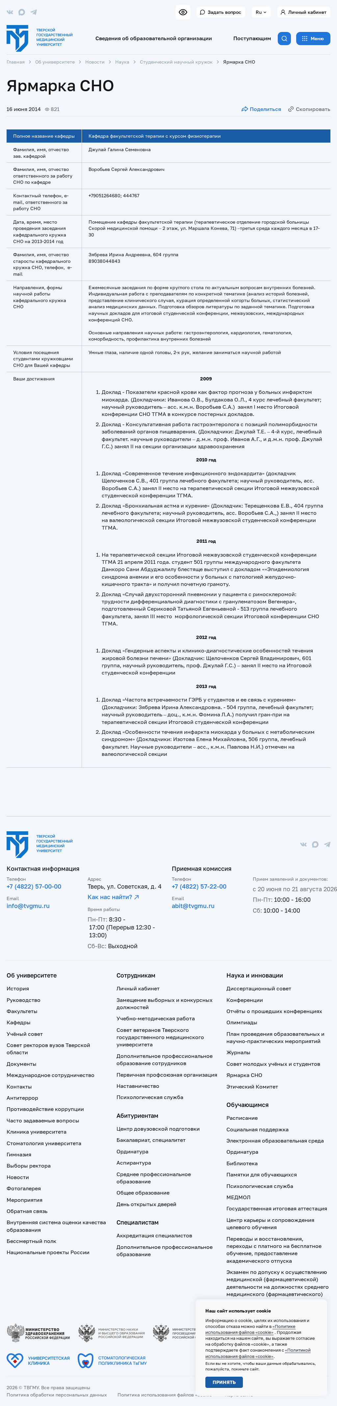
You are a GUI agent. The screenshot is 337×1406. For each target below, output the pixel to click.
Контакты (19, 1086)
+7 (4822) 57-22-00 (199, 886)
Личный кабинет (307, 12)
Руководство (23, 1000)
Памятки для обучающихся (261, 1174)
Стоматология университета (44, 1143)
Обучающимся (247, 1104)
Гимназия (19, 1154)
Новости (95, 62)
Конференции (244, 1000)
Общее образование (143, 1192)
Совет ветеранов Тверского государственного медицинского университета (160, 1037)
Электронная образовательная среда (275, 1140)
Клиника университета (36, 1131)
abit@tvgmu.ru (193, 905)
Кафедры (19, 1022)
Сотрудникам (136, 975)
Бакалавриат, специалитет (151, 1140)
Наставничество (138, 1086)
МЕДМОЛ (238, 1197)
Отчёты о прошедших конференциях (274, 1011)
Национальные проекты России (48, 1252)
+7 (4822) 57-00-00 (34, 886)
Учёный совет (25, 1034)
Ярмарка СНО (244, 1075)
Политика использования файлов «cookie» (165, 1394)
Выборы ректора (29, 1165)
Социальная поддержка (257, 1129)
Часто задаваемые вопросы (43, 1120)
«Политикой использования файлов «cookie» (258, 1353)
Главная (16, 62)
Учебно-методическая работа (156, 1018)
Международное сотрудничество (50, 1075)
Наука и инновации (254, 975)
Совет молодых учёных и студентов (273, 1064)
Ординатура (132, 1151)
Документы (22, 1064)
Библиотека (242, 1163)
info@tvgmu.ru (28, 905)
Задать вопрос (224, 12)
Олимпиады (241, 1022)
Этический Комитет (252, 1086)
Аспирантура (134, 1162)
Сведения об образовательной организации (153, 38)
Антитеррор (22, 1097)
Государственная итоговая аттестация (276, 1208)
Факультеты (22, 1011)
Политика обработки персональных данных (57, 1394)
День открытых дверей (146, 1204)
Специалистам (138, 1222)
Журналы (238, 1052)
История (18, 988)
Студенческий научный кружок (176, 62)
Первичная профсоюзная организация (167, 1074)
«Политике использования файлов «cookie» (250, 1329)
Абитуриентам (137, 1115)
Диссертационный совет (258, 988)
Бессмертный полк (31, 1241)
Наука (122, 62)
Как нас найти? (110, 896)
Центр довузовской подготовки (158, 1128)
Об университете (55, 62)
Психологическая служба (150, 1097)
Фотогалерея (24, 1188)
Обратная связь (27, 1211)
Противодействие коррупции (45, 1109)
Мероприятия (24, 1200)
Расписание (242, 1118)
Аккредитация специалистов (154, 1235)
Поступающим (252, 38)
